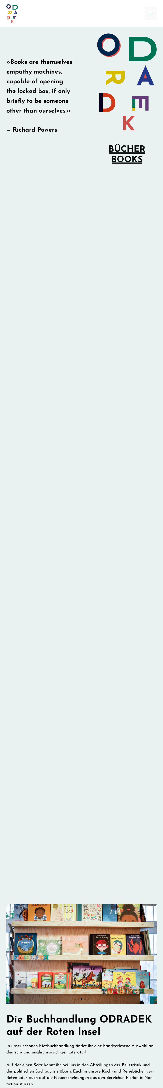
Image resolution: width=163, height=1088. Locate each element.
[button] (75, 999)
